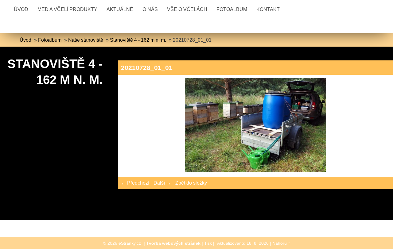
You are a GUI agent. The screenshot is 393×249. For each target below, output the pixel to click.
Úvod (21, 9)
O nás (150, 9)
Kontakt (268, 9)
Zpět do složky (191, 183)
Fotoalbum (231, 9)
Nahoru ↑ (281, 243)
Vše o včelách (187, 9)
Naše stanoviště (85, 40)
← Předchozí (135, 183)
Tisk (208, 243)
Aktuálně (120, 9)
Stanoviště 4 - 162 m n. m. (138, 40)
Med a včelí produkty (67, 9)
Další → (162, 183)
